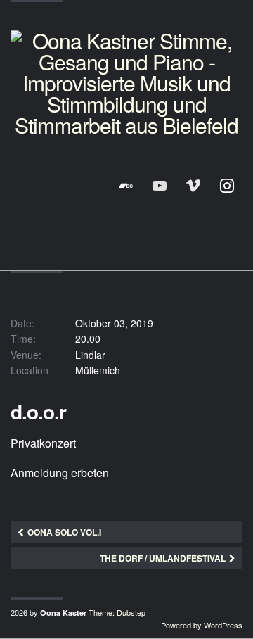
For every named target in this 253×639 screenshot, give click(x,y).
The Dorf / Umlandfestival (163, 558)
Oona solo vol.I (64, 532)
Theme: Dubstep (117, 612)
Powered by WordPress (201, 625)
